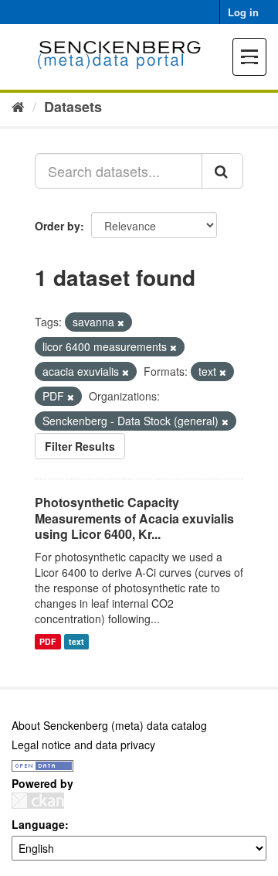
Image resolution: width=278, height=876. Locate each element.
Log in (243, 12)
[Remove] (120, 322)
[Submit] (222, 171)
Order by (57, 225)
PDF (47, 641)
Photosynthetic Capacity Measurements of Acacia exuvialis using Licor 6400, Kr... (134, 518)
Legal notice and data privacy (83, 744)
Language (38, 824)
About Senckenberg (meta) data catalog (109, 725)
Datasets (73, 107)
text (76, 641)
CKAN (38, 800)
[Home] (18, 106)
